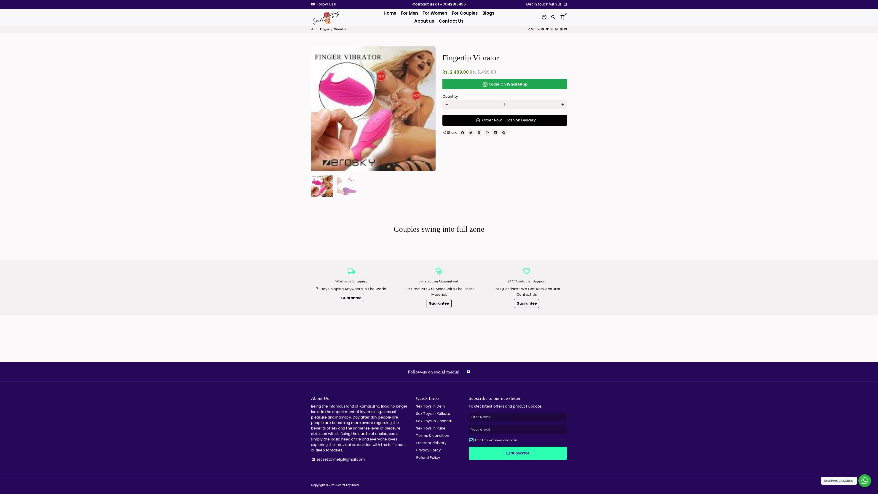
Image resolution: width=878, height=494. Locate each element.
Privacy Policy (428, 450)
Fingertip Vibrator (333, 29)
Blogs (488, 13)
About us (424, 21)
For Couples (465, 13)
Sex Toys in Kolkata (433, 413)
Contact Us (451, 21)
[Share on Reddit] (565, 29)
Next (429, 109)
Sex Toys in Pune (430, 428)
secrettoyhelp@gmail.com (338, 459)
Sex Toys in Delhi (430, 406)
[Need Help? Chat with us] (864, 480)
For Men (409, 13)
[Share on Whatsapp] (556, 29)
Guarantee (351, 298)
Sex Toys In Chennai (434, 421)
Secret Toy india (347, 485)
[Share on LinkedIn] (561, 29)
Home (390, 13)
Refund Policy (428, 457)
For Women (435, 13)
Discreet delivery (431, 443)
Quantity (450, 96)
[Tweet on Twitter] (547, 29)
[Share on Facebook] (542, 29)
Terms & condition (432, 435)
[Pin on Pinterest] (552, 29)
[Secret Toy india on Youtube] (313, 4)
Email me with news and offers (496, 440)
